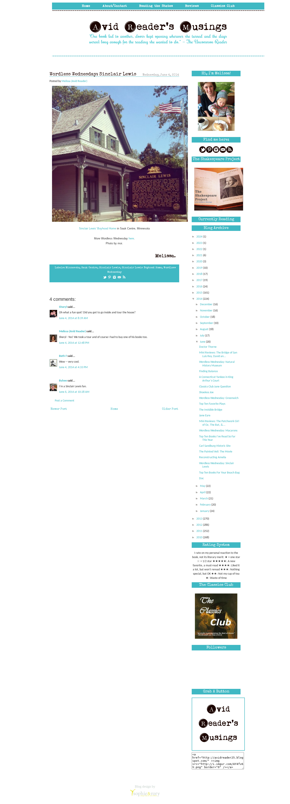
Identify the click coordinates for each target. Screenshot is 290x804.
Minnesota (73, 267)
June (203, 341)
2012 (199, 525)
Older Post (170, 409)
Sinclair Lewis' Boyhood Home (97, 228)
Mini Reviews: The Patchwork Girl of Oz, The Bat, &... (219, 423)
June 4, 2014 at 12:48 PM (74, 343)
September (207, 323)
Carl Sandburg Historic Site (215, 446)
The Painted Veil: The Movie (215, 451)
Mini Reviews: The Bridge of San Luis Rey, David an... (218, 354)
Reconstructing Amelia (212, 457)
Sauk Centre (89, 267)
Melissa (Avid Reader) (72, 331)
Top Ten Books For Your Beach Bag (219, 472)
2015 (199, 292)
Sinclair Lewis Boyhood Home (142, 267)
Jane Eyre (204, 415)
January (205, 511)
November (206, 310)
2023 (199, 243)
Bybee (63, 380)
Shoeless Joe (206, 392)
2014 (199, 299)
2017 (199, 280)
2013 (199, 518)
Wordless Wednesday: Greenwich (218, 398)
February (205, 504)
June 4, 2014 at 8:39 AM (73, 318)
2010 (199, 537)
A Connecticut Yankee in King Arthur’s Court (216, 379)
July (202, 335)
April (203, 492)
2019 (199, 268)
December (206, 304)
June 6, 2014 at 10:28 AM (74, 392)
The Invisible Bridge (210, 409)
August (204, 329)
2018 (199, 274)
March (204, 498)
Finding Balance (208, 371)
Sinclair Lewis (109, 267)
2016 (199, 286)
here (131, 238)
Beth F (63, 356)
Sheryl (63, 307)
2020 (199, 261)
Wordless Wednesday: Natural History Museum (217, 363)
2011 (199, 531)
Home (114, 409)
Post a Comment (64, 400)
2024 (199, 236)
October (205, 317)
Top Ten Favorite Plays (212, 404)
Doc (201, 478)
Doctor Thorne (208, 347)
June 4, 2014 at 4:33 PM (73, 367)
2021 (199, 255)
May (203, 486)
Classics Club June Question (215, 386)
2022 (199, 249)
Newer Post (59, 409)
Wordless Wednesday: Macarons (218, 430)
